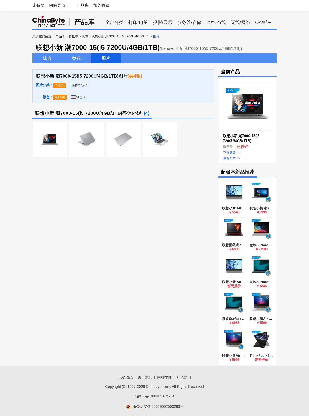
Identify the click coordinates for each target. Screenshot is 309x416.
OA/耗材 (263, 22)
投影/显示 (162, 22)
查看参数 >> (231, 152)
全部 (57, 85)
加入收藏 (101, 5)
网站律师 (164, 377)
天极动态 (125, 377)
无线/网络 (240, 22)
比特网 (38, 5)
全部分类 (114, 22)
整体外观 (78, 85)
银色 (79, 97)
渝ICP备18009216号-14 (154, 396)
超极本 (73, 36)
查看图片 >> (231, 158)
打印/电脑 (138, 22)
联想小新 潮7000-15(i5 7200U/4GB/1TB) (121, 36)
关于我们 (145, 377)
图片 (105, 58)
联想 (85, 36)
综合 (47, 58)
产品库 (82, 5)
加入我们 (184, 377)
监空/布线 (216, 22)
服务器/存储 (189, 22)
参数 (76, 58)
